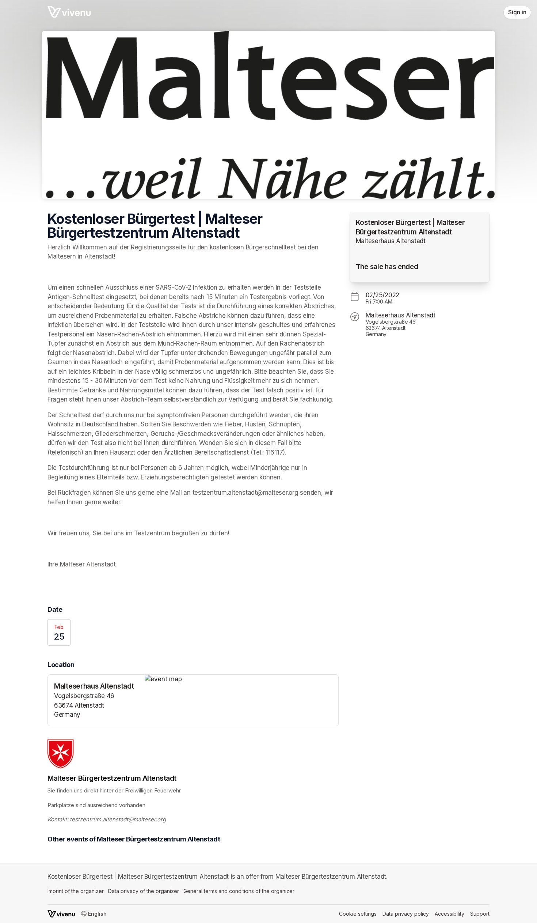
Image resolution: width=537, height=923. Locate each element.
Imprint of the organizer (75, 891)
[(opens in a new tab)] (241, 679)
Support (480, 914)
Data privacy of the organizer (143, 891)
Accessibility (449, 914)
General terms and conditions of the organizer (238, 891)
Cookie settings (358, 914)
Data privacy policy (405, 914)
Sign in (517, 12)
